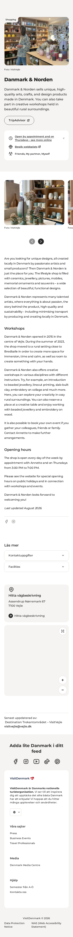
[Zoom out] (62, 690)
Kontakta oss (18, 892)
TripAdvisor (17, 120)
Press (13, 833)
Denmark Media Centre (25, 865)
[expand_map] (63, 631)
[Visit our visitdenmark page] (36, 761)
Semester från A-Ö (21, 887)
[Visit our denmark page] (15, 761)
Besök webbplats (26, 146)
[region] (36, 660)
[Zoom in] (62, 680)
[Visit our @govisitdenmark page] (47, 761)
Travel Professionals (22, 843)
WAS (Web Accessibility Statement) (46, 925)
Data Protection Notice (14, 925)
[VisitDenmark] (22, 778)
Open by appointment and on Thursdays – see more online (34, 138)
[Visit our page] (26, 761)
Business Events (20, 838)
